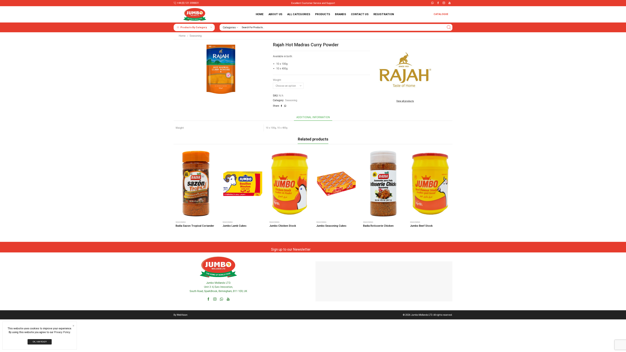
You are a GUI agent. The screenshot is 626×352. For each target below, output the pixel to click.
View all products (405, 101)
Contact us (360, 14)
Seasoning (196, 35)
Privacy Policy (62, 332)
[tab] (313, 117)
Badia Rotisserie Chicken (378, 225)
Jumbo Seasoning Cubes (331, 225)
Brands (340, 14)
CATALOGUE (441, 14)
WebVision (182, 315)
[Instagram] (444, 3)
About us (275, 14)
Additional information (313, 117)
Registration (383, 14)
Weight (277, 79)
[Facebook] (438, 3)
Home (260, 14)
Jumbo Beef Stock (421, 225)
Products (322, 14)
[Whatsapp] (432, 3)
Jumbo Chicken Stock (282, 225)
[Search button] (449, 27)
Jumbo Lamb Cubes (234, 225)
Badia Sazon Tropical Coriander (195, 225)
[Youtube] (449, 3)
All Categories (298, 14)
